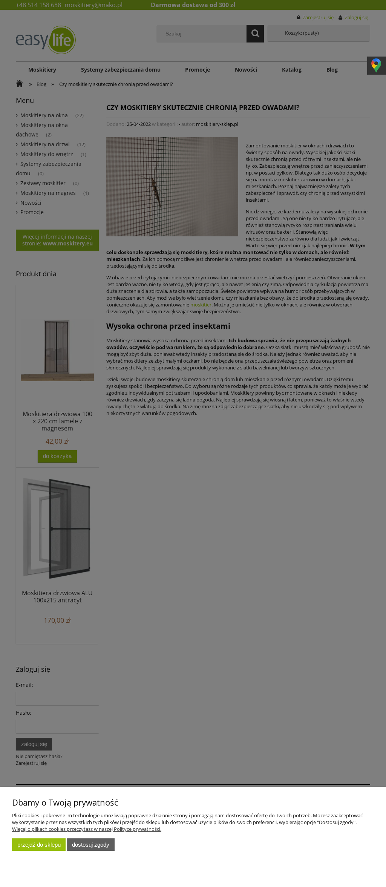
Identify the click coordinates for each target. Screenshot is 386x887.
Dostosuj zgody (90, 844)
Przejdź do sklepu (39, 844)
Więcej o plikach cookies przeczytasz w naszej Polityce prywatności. (86, 829)
